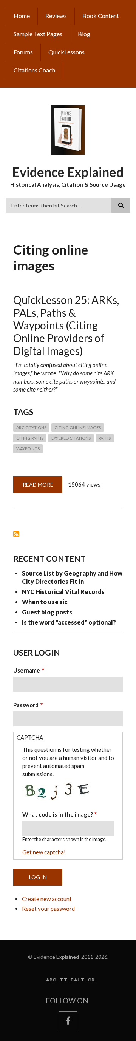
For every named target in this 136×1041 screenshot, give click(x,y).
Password (26, 705)
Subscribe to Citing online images (16, 534)
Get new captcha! (44, 852)
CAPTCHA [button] (30, 737)
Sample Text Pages (38, 33)
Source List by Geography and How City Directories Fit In (72, 577)
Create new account (47, 898)
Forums (23, 51)
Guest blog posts (47, 612)
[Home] (68, 129)
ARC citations (31, 427)
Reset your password (48, 908)
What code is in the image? (57, 814)
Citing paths (29, 438)
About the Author (70, 980)
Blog (84, 33)
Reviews (56, 15)
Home (22, 15)
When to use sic (44, 601)
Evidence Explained (68, 172)
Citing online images (77, 427)
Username (26, 670)
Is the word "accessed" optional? (69, 622)
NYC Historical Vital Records (63, 591)
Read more (42, 487)
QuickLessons (66, 51)
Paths (105, 438)
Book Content (100, 15)
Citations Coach (34, 70)
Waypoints (28, 448)
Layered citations (71, 438)
